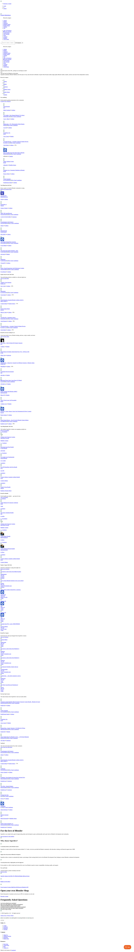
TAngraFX (3, 263)
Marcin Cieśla (4, 312)
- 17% (16, 303)
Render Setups (12, 303)
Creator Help (6, 945)
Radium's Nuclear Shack (6, 490)
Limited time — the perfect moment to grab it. (11, 675)
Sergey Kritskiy (4, 772)
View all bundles (4, 497)
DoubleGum (3, 781)
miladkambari (4, 574)
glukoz (2, 225)
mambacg (3, 651)
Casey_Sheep (6, 119)
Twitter (4, 925)
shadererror (3, 678)
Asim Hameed (4, 321)
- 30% (13, 312)
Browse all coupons (5, 569)
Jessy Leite (3, 286)
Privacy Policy (10, 915)
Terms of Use (3, 915)
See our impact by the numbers (7, 836)
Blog (4, 946)
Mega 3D (3, 395)
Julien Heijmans (4, 809)
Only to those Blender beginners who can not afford (12, 580)
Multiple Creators (4, 440)
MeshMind (3, 366)
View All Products (7, 30)
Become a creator (4, 896)
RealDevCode (4, 423)
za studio (2, 516)
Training (11, 156)
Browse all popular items (6, 189)
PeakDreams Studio (7, 182)
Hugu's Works (6, 173)
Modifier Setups (12, 165)
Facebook (5, 927)
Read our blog (4, 871)
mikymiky (3, 375)
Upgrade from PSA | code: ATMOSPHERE (10, 623)
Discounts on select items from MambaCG (10, 648)
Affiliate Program (7, 936)
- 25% (15, 145)
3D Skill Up (3, 384)
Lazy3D (5, 127)
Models (12, 136)
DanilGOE (3, 705)
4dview (2, 687)
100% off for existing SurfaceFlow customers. (11, 589)
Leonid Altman (4, 303)
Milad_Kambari (6, 110)
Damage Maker (4, 639)
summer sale (3, 601)
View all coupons (4, 637)
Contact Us (5, 947)
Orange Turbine (4, 208)
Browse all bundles (5, 430)
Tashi (2, 506)
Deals (4, 35)
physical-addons (4, 626)
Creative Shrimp (4, 480)
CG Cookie (3, 460)
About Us (5, 935)
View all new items (5, 336)
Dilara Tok (3, 355)
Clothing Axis (4, 403)
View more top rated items (6, 747)
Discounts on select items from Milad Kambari (11, 571)
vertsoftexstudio (4, 669)
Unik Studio (6, 145)
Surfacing (14, 216)
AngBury (3, 346)
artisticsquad (3, 642)
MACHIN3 (3, 234)
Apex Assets (6, 136)
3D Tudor (3, 740)
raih (1, 606)
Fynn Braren (3, 271)
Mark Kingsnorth (4, 818)
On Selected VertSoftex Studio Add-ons (9, 666)
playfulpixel (3, 594)
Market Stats (6, 938)
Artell (2, 199)
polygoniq (3, 254)
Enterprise (5, 937)
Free (4, 28)
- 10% (11, 286)
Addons (13, 110)
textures (2, 583)
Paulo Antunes (4, 415)
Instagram (5, 928)
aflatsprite (5, 165)
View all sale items (5, 278)
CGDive (2, 540)
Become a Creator (7, 3)
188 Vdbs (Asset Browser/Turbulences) (9, 684)
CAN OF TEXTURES (6, 216)
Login (4, 6)
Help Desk (5, 944)
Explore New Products (6, 101)
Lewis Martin (3, 245)
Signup (4, 8)
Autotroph (13, 950)
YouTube (5, 929)
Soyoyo (2, 798)
